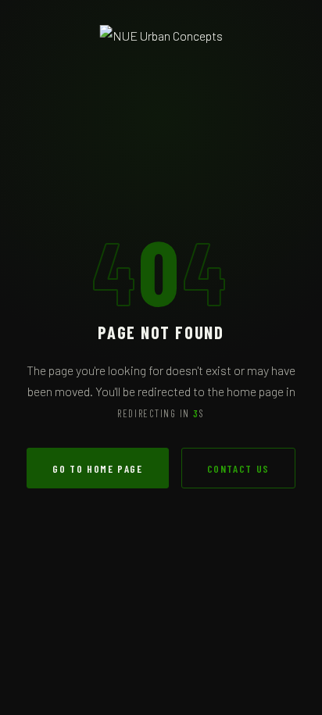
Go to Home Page (97, 468)
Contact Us (238, 468)
